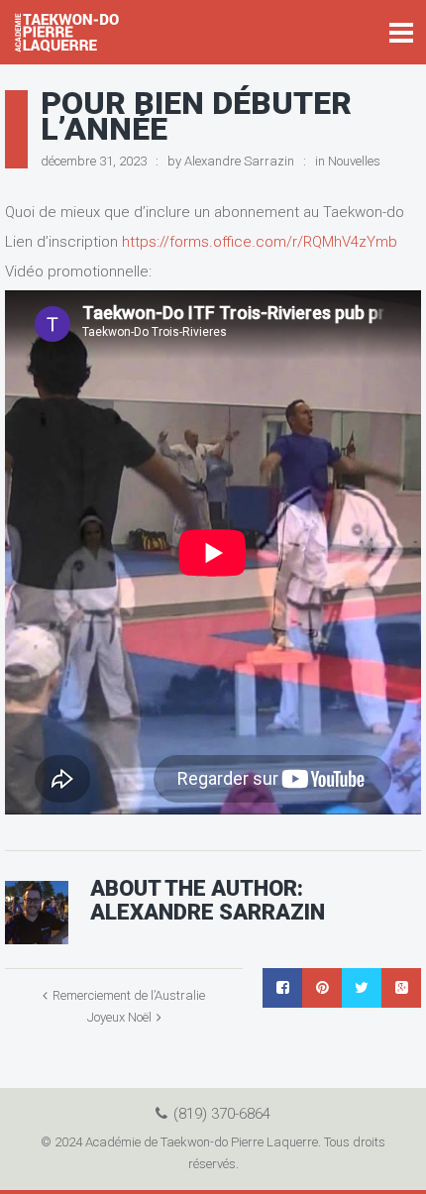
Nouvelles (354, 161)
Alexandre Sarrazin (239, 161)
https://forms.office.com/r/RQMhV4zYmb (259, 242)
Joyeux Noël (119, 1017)
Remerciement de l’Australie (129, 995)
